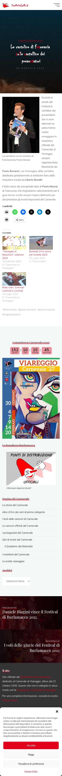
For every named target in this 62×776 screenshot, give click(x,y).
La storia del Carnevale (15, 505)
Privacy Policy (31, 771)
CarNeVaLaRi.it (20, 5)
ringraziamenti (12, 314)
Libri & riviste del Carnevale (17, 539)
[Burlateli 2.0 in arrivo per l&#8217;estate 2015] (41, 243)
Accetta (31, 745)
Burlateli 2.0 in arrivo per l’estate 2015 (40, 253)
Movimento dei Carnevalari (35, 677)
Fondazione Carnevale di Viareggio (36, 690)
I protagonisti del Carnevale (17, 532)
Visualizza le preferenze (31, 763)
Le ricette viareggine (13, 561)
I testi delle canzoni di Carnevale (20, 519)
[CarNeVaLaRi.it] (5, 5)
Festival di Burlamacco (30, 40)
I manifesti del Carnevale (15, 554)
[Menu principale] (57, 5)
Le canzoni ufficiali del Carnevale (20, 525)
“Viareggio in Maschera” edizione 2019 (13, 255)
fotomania (11, 309)
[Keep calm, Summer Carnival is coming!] (14, 279)
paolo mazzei (47, 309)
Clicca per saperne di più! (18, 488)
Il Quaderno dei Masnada (19, 546)
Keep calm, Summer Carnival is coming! (13, 289)
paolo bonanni (28, 309)
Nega (31, 754)
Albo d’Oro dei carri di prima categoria (23, 512)
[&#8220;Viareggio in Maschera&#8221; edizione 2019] (14, 243)
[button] (57, 711)
